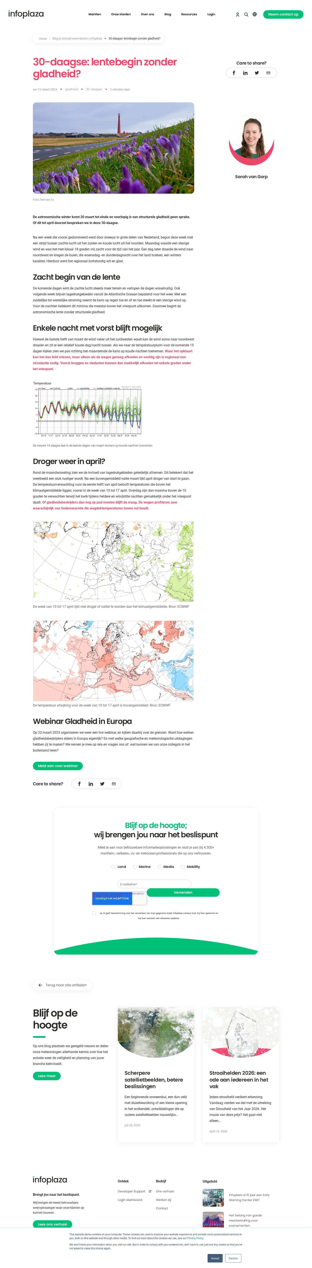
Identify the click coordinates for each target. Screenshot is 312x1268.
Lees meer (47, 1075)
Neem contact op (283, 14)
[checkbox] (156, 867)
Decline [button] (233, 1258)
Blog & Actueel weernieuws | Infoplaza (77, 38)
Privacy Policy (195, 1238)
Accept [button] (215, 1258)
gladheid (71, 89)
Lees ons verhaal (52, 1224)
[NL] (254, 14)
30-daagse (94, 89)
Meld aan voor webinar (58, 765)
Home (43, 39)
